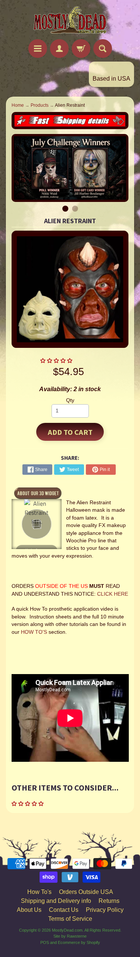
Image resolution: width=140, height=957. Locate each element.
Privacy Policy (105, 910)
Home (18, 105)
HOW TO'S (34, 632)
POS (44, 942)
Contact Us (63, 910)
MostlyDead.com (67, 930)
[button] (57, 361)
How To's (39, 892)
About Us (29, 910)
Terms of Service (70, 919)
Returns (109, 901)
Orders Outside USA (86, 892)
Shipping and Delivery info (56, 901)
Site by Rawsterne (70, 936)
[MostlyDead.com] (70, 20)
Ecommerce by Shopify (79, 942)
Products (40, 105)
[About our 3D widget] (38, 492)
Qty (70, 400)
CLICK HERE (112, 594)
